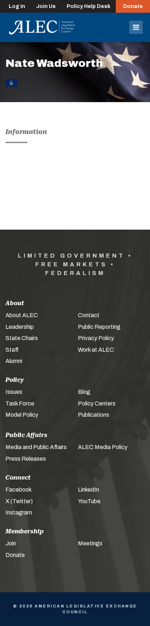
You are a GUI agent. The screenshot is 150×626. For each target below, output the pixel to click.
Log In (17, 6)
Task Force (19, 403)
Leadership (19, 327)
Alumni (13, 361)
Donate (133, 6)
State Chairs (21, 338)
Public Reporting (99, 327)
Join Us (46, 6)
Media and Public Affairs (36, 447)
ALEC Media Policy (102, 447)
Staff (12, 350)
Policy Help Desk (88, 6)
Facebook (18, 489)
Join (10, 543)
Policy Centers (96, 403)
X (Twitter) (19, 501)
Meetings (90, 543)
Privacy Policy (96, 338)
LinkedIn (88, 489)
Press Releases (25, 459)
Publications (93, 415)
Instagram (18, 512)
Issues (13, 392)
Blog (84, 392)
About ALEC (21, 315)
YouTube (89, 501)
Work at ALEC (96, 350)
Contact (88, 315)
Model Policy (21, 415)
